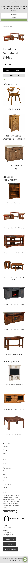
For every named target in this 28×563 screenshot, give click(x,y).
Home (4, 471)
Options (5, 463)
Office (4, 456)
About (4, 474)
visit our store (9, 539)
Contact (5, 487)
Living (4, 453)
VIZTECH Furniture (17, 560)
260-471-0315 (7, 527)
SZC (4, 79)
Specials (5, 477)
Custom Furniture (8, 484)
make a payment (10, 549)
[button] (22, 31)
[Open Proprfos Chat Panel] (25, 559)
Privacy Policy (21, 558)
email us (9, 544)
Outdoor (5, 460)
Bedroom (5, 446)
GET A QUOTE (14, 75)
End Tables (10, 24)
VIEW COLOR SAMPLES (14, 70)
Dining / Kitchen (7, 450)
